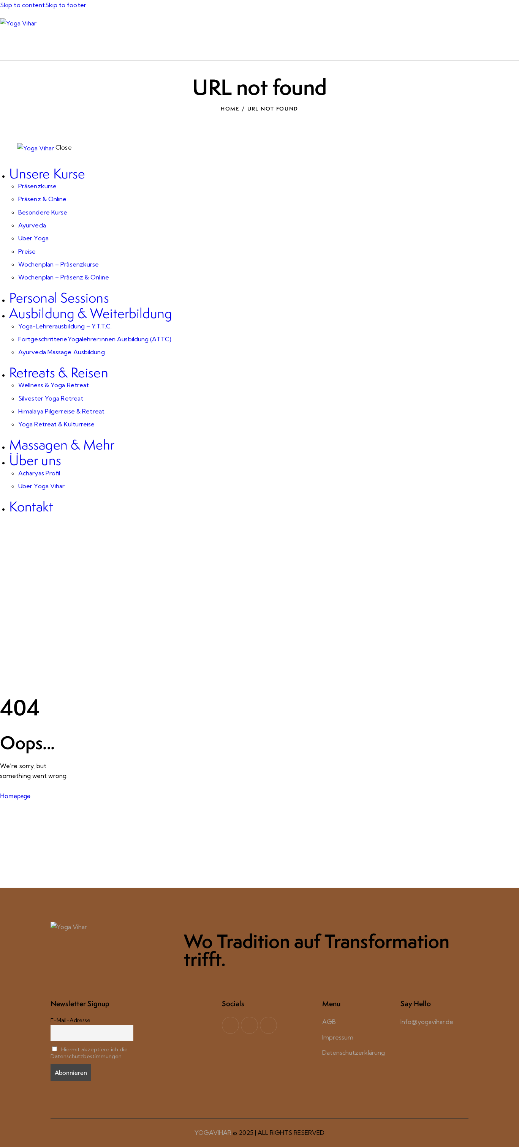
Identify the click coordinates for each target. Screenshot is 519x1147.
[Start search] (514, 43)
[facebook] (230, 1025)
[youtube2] (249, 1025)
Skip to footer (65, 5)
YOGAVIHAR (213, 1132)
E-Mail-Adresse (70, 1020)
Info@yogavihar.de (426, 1022)
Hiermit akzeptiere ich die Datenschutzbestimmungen (89, 1053)
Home (230, 108)
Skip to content (22, 5)
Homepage (15, 796)
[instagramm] (268, 1025)
